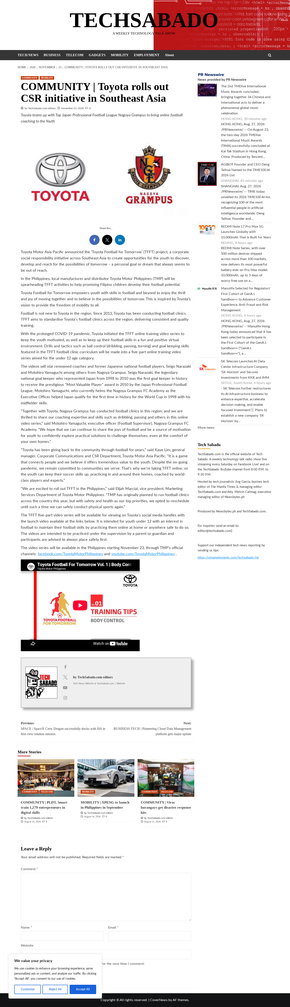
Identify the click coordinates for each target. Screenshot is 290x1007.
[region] (55, 976)
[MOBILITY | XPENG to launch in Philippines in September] (105, 778)
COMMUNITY (29, 77)
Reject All (55, 989)
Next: (152, 728)
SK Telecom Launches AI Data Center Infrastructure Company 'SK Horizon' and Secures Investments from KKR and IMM (245, 369)
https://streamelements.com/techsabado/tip (228, 557)
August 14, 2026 (32, 821)
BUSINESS (52, 55)
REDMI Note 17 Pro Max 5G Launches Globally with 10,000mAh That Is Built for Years (246, 232)
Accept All (83, 989)
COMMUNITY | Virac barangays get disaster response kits (166, 807)
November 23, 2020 (72, 108)
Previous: (63, 728)
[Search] (269, 55)
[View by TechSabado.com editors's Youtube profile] (65, 687)
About (169, 55)
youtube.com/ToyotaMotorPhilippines (143, 554)
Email (113, 927)
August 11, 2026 (152, 821)
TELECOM (74, 55)
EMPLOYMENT (146, 55)
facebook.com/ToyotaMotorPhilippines (70, 554)
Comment (29, 869)
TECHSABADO (144, 20)
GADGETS (97, 55)
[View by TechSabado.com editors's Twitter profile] (65, 677)
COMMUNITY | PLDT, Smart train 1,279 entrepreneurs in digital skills (44, 807)
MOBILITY (120, 55)
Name (26, 927)
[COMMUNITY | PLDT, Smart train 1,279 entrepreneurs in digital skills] (46, 778)
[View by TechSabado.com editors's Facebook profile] (65, 667)
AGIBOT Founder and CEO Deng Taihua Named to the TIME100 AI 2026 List (245, 170)
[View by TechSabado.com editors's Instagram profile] (65, 698)
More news (206, 427)
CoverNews (159, 1000)
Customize (27, 989)
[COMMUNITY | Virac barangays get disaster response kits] (166, 778)
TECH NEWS (28, 55)
